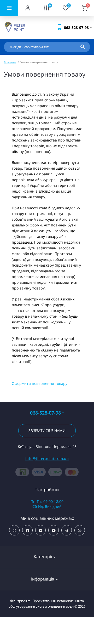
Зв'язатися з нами (47, 430)
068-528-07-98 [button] (45, 413)
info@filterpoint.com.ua (47, 458)
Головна (10, 62)
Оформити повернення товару (39, 383)
